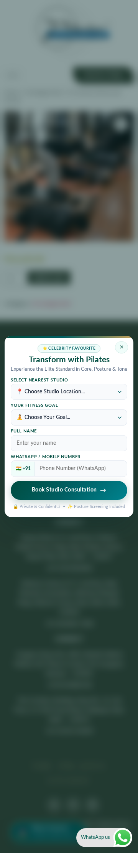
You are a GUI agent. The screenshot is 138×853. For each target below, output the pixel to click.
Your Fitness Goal (34, 406)
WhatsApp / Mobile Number (45, 457)
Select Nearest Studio (39, 380)
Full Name (24, 431)
